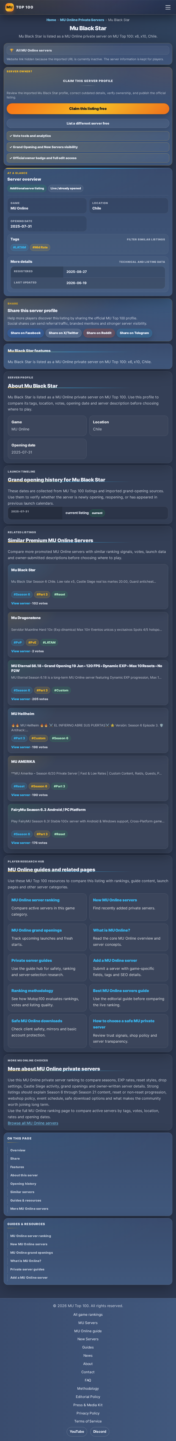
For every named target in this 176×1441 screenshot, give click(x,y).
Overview (18, 1150)
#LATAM (19, 247)
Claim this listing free (88, 108)
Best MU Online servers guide (121, 990)
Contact (88, 1372)
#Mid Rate (40, 247)
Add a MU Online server (115, 960)
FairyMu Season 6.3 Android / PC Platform (48, 810)
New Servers (87, 1339)
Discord (100, 1431)
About (88, 1364)
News (88, 1355)
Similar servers (22, 1192)
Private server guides (31, 960)
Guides (88, 1347)
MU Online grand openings (36, 930)
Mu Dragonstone (26, 618)
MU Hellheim (22, 714)
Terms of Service (88, 1421)
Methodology (88, 1388)
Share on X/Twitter (63, 333)
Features (17, 1167)
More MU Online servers (29, 1208)
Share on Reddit (99, 333)
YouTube (77, 1431)
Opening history (23, 1183)
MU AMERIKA (23, 761)
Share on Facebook (26, 333)
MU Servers (88, 1323)
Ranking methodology (32, 990)
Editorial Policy (88, 1397)
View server (20, 603)
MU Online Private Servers (82, 20)
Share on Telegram (134, 333)
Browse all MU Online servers (33, 1123)
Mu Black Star (23, 570)
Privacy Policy (88, 1413)
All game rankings (87, 1314)
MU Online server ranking (35, 900)
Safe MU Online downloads (36, 1021)
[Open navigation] (168, 7)
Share (15, 1158)
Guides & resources (25, 1200)
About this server (24, 1175)
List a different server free (88, 123)
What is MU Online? (111, 930)
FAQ (88, 1380)
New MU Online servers (115, 900)
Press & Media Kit (88, 1405)
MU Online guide (88, 1331)
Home (51, 20)
